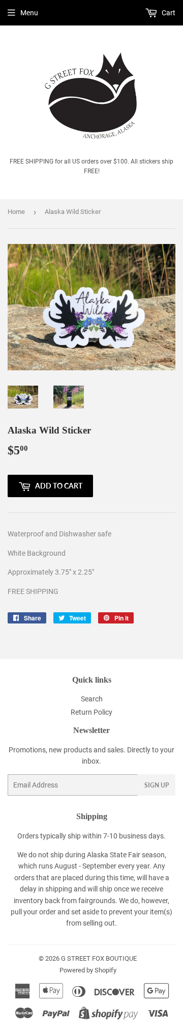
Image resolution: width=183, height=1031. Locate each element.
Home (16, 211)
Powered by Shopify (87, 970)
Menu (29, 13)
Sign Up (156, 785)
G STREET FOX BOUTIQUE (99, 958)
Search (92, 699)
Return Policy (91, 712)
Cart (167, 13)
